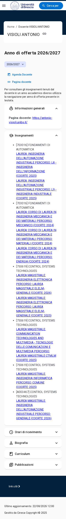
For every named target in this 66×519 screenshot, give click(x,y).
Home (10, 26)
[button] (15, 64)
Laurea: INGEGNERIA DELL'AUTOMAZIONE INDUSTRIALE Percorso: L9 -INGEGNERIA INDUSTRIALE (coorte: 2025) (36, 189)
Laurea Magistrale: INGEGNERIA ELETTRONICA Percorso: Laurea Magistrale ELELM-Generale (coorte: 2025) (34, 306)
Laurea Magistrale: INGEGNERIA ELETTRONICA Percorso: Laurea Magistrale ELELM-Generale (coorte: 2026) (34, 284)
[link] (22, 6)
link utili (13, 486)
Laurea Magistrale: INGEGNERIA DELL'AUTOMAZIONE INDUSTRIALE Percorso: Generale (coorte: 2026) (34, 409)
